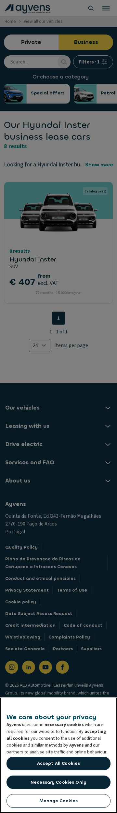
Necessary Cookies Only (58, 782)
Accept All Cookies (58, 763)
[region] (58, 755)
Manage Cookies (58, 801)
